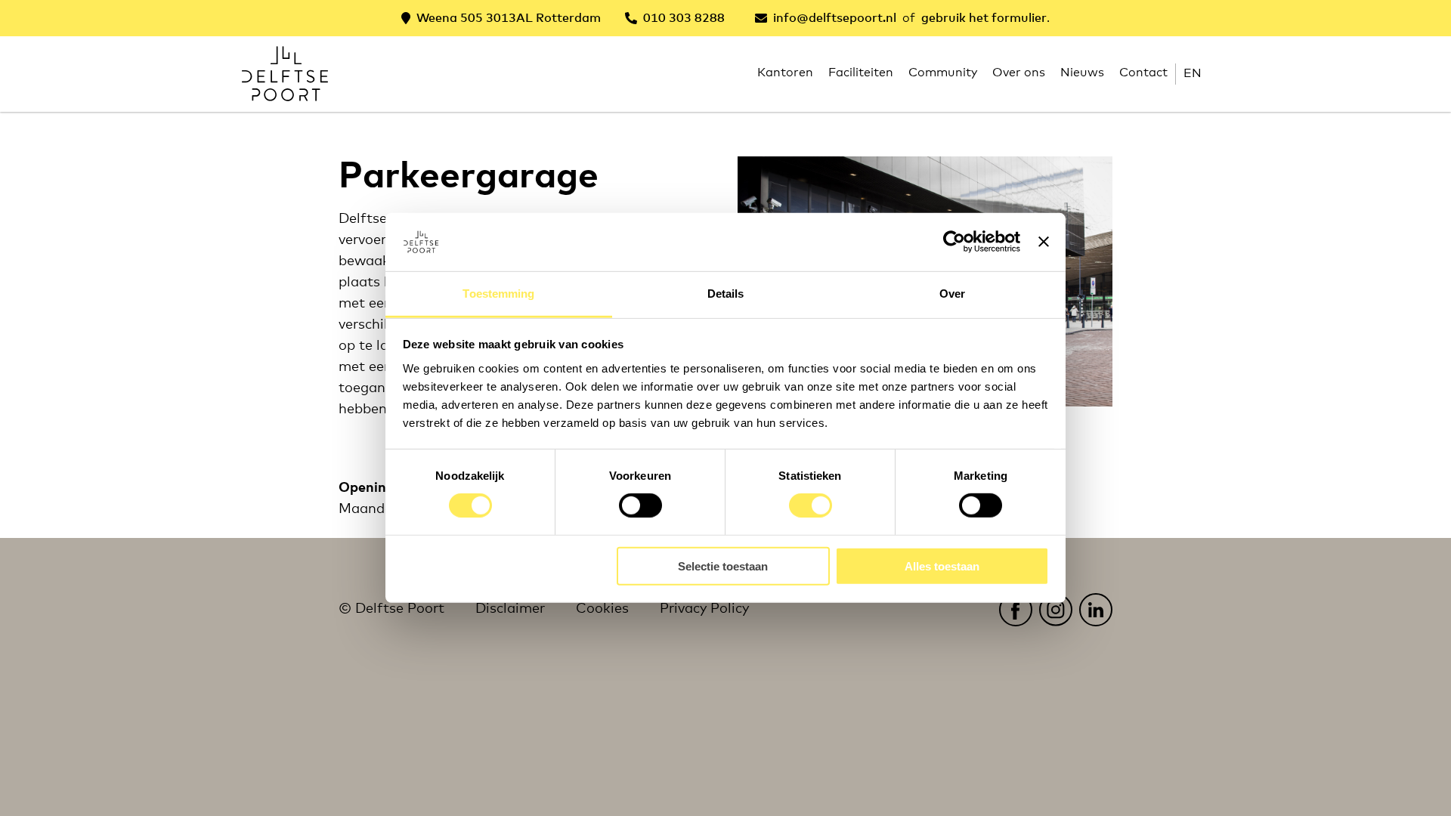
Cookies (602, 609)
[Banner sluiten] (1043, 241)
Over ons (1018, 72)
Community (942, 72)
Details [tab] (725, 293)
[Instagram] (1055, 609)
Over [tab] (952, 293)
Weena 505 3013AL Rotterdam (508, 18)
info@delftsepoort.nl (834, 18)
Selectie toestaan (723, 565)
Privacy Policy (704, 609)
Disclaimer (510, 609)
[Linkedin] (1095, 609)
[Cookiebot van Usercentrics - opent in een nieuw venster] (954, 241)
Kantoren (785, 72)
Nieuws (1082, 72)
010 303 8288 (684, 18)
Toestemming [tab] (498, 293)
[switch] (640, 505)
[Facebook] (1015, 609)
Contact (1143, 72)
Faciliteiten (860, 72)
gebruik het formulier (984, 18)
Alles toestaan (942, 565)
